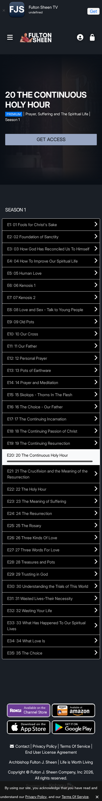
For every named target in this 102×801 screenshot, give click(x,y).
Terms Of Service (75, 746)
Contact (22, 746)
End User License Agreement (51, 752)
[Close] (3, 10)
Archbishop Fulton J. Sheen (33, 762)
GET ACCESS (51, 139)
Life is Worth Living (76, 762)
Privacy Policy (45, 746)
